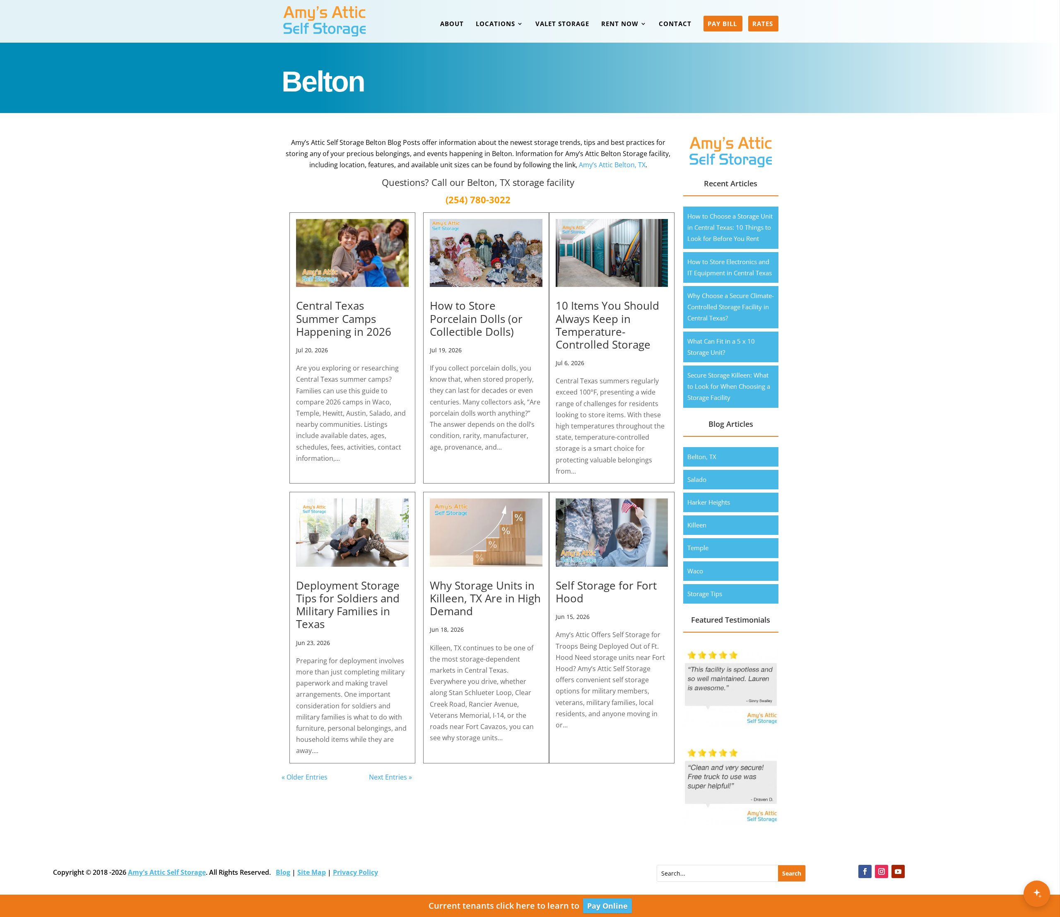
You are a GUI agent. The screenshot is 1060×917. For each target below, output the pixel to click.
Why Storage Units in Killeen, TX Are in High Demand (485, 598)
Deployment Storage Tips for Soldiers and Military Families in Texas (348, 605)
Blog (283, 872)
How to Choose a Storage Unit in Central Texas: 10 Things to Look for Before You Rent (730, 227)
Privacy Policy (355, 872)
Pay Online (607, 906)
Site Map (311, 872)
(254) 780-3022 (478, 199)
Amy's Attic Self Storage (167, 872)
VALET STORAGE (562, 24)
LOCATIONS (495, 24)
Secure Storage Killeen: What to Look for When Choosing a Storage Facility (728, 386)
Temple (697, 548)
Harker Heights (708, 502)
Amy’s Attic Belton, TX (612, 164)
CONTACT (675, 24)
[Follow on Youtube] (898, 871)
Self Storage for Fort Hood (606, 592)
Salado (696, 479)
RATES (762, 24)
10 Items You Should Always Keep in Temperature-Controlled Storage (607, 325)
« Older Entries (305, 777)
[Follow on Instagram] (881, 871)
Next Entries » (390, 777)
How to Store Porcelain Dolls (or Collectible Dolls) (476, 318)
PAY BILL (722, 24)
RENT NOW (619, 24)
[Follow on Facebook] (865, 871)
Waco (695, 571)
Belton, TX (701, 456)
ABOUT (452, 24)
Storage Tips (704, 594)
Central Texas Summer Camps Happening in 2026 (343, 318)
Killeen (696, 525)
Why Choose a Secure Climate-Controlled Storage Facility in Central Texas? (730, 306)
